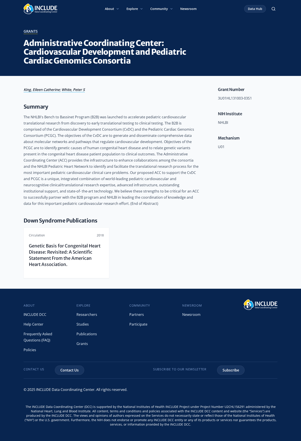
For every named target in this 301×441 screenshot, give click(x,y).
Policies (30, 349)
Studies (82, 324)
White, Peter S (73, 89)
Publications (86, 334)
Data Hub (255, 9)
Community (159, 9)
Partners (136, 314)
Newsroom (188, 9)
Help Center (33, 324)
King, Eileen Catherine (42, 89)
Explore (132, 9)
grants (31, 31)
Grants (82, 343)
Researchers (86, 314)
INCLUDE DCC (35, 314)
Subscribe (231, 370)
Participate (138, 324)
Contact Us (69, 370)
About (109, 9)
